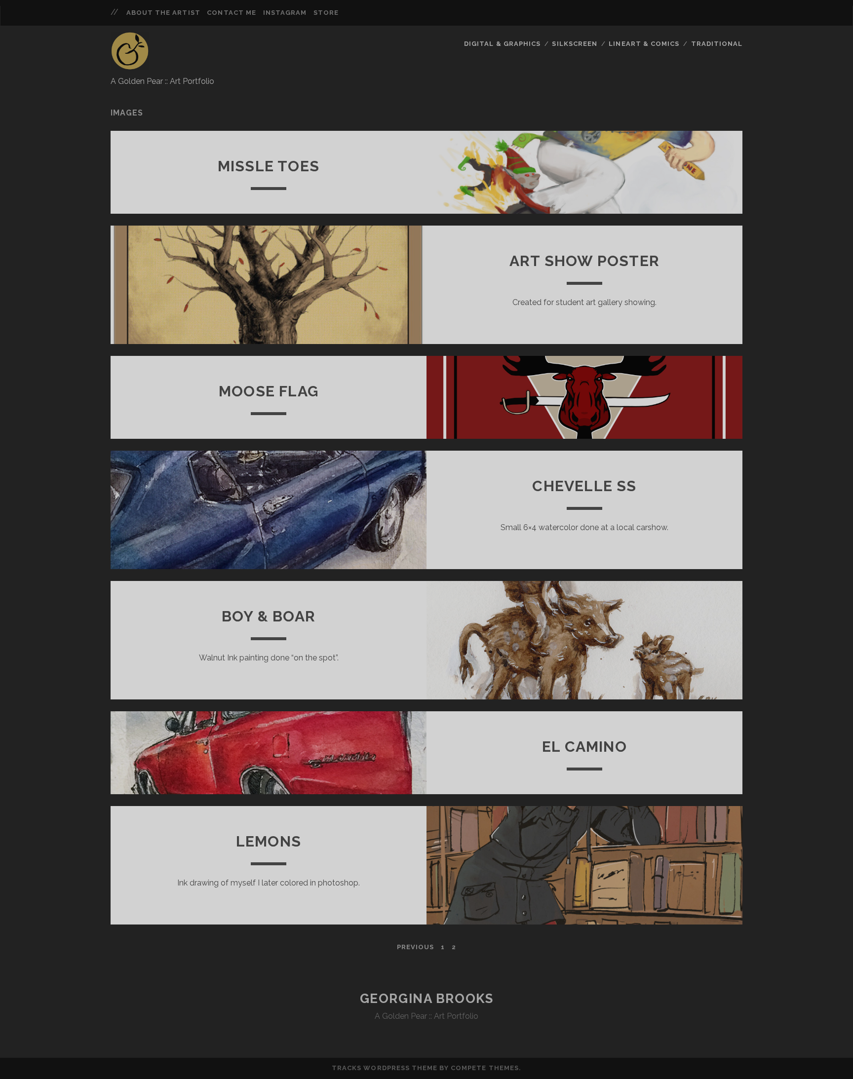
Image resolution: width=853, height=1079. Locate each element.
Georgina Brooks (426, 998)
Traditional (716, 43)
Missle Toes (268, 166)
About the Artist (163, 12)
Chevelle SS (584, 486)
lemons (268, 841)
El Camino (584, 746)
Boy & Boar (268, 616)
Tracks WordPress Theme (384, 1068)
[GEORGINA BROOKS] (130, 65)
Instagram (285, 12)
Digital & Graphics (502, 43)
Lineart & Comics (644, 43)
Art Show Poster (584, 261)
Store (326, 12)
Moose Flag (268, 391)
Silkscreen (574, 43)
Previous (415, 947)
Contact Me (231, 12)
